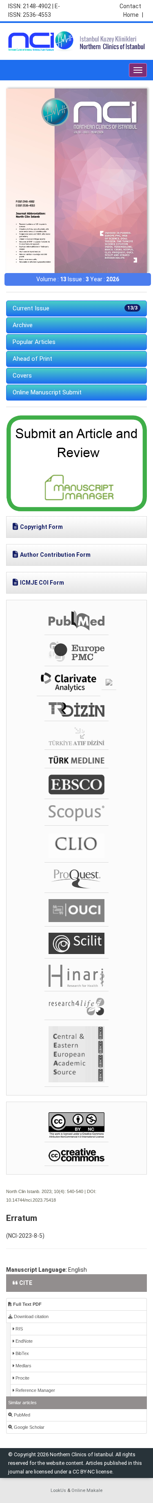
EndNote (23, 1341)
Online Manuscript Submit (47, 392)
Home (133, 14)
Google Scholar (28, 1427)
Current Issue (75, 308)
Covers (22, 375)
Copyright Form (41, 527)
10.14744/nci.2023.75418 (31, 1200)
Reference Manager (34, 1390)
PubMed (21, 1414)
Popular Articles (34, 342)
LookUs (58, 1490)
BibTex (21, 1353)
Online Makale (86, 1490)
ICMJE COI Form (42, 582)
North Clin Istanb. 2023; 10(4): (36, 1191)
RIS (18, 1328)
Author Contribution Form (55, 554)
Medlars (22, 1365)
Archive (23, 325)
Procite (21, 1377)
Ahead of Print (32, 358)
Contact (130, 6)
